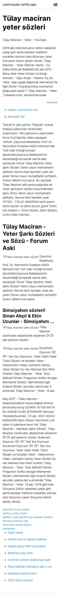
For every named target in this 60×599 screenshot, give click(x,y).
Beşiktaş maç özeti (20, 553)
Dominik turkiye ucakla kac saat (29, 559)
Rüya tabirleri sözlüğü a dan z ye (29, 566)
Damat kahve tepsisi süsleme (27, 539)
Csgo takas (15, 532)
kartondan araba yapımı (17, 524)
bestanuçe (9, 528)
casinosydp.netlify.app (19, 4)
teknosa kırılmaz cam (15, 520)
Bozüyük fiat (16, 116)
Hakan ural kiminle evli (23, 109)
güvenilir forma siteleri (16, 509)
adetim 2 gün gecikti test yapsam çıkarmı (28, 517)
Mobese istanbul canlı (22, 573)
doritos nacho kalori (15, 513)
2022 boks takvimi (20, 580)
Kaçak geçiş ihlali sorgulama (26, 546)
